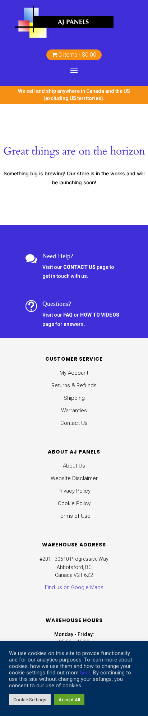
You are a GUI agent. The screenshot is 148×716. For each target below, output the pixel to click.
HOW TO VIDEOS (99, 315)
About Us (74, 466)
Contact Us (74, 423)
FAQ (68, 315)
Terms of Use (74, 516)
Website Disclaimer (74, 478)
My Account (74, 373)
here (85, 672)
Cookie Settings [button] (29, 699)
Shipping (74, 398)
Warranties (74, 410)
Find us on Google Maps (74, 587)
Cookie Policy (74, 503)
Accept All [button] (69, 699)
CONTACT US (79, 267)
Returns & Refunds (74, 385)
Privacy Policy (74, 491)
